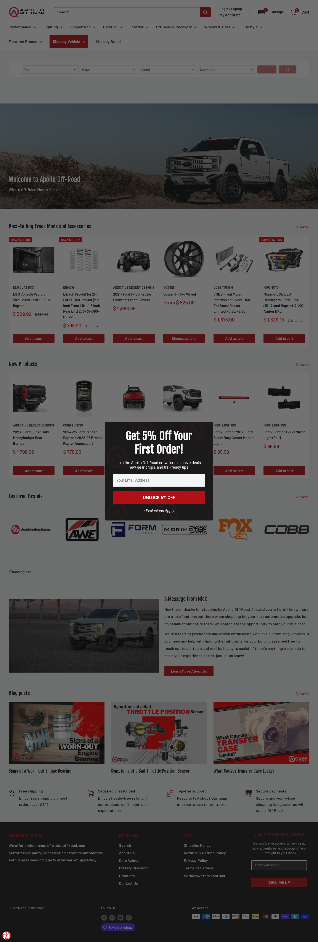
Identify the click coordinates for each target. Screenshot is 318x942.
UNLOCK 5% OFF (159, 497)
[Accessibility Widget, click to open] (6, 935)
